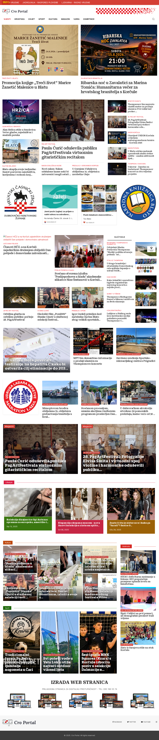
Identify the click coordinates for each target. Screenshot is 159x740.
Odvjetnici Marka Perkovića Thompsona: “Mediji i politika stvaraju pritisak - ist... (119, 251)
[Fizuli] (79, 701)
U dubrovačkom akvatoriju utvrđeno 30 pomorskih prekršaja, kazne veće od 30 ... (137, 411)
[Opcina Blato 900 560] (17, 701)
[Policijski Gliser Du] (138, 391)
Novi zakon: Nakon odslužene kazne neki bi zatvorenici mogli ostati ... (56, 171)
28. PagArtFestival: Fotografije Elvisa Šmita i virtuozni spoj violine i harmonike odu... (140, 123)
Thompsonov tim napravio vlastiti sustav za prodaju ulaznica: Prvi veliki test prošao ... (141, 108)
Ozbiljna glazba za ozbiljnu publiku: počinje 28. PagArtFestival (18, 317)
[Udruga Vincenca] (140, 701)
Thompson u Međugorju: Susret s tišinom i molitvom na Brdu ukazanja (120, 299)
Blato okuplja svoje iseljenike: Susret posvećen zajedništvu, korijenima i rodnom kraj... (19, 172)
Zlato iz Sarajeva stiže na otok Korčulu (137, 649)
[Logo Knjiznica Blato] (138, 202)
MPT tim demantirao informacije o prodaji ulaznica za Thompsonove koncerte (92, 361)
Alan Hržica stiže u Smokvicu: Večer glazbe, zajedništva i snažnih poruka (19, 132)
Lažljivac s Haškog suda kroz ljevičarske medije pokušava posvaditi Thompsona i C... (119, 317)
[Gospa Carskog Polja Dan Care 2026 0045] (99, 391)
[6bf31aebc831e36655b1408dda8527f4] (28, 502)
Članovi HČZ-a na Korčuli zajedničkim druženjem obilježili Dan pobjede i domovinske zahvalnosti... (27, 250)
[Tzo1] (48, 701)
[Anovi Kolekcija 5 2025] (79, 504)
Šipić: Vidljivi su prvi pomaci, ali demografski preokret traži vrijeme (137, 616)
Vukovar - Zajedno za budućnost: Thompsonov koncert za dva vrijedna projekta (140, 170)
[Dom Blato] (109, 701)
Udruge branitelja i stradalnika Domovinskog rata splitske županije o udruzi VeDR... (120, 267)
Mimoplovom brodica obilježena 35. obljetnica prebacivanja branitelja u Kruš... (57, 412)
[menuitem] (7, 19)
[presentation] (5, 711)
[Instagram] (156, 722)
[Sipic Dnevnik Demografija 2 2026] (138, 597)
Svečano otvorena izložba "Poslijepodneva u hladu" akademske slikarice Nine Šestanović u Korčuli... (78, 276)
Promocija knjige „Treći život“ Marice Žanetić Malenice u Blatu (36, 85)
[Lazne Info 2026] (93, 340)
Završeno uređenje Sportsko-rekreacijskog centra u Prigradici (135, 359)
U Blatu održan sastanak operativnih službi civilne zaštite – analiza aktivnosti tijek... (141, 155)
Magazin (9, 426)
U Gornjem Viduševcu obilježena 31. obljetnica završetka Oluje (85, 171)
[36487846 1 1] (131, 504)
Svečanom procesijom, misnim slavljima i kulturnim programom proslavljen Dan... (99, 411)
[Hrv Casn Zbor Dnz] (21, 202)
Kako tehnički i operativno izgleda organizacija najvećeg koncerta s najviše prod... (120, 284)
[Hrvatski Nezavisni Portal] (15, 11)
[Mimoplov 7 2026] (60, 391)
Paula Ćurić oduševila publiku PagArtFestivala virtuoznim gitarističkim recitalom (69, 152)
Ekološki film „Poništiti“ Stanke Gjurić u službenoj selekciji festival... (53, 317)
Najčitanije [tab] (119, 237)
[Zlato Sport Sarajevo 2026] (138, 632)
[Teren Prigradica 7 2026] (136, 340)
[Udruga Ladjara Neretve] (21, 396)
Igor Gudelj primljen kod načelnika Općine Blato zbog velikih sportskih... (86, 317)
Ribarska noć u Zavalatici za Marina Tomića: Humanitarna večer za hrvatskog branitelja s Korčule (114, 87)
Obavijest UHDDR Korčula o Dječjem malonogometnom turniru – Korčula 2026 (141, 139)
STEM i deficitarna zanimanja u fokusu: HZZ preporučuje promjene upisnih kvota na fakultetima (137, 580)
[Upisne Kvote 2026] (138, 561)
